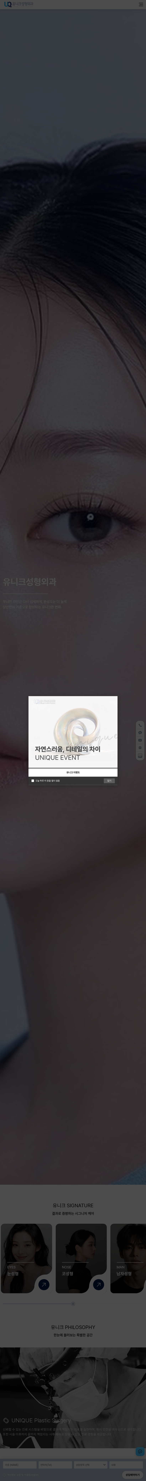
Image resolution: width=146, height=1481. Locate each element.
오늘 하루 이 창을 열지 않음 (47, 780)
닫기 (109, 780)
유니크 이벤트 (73, 772)
